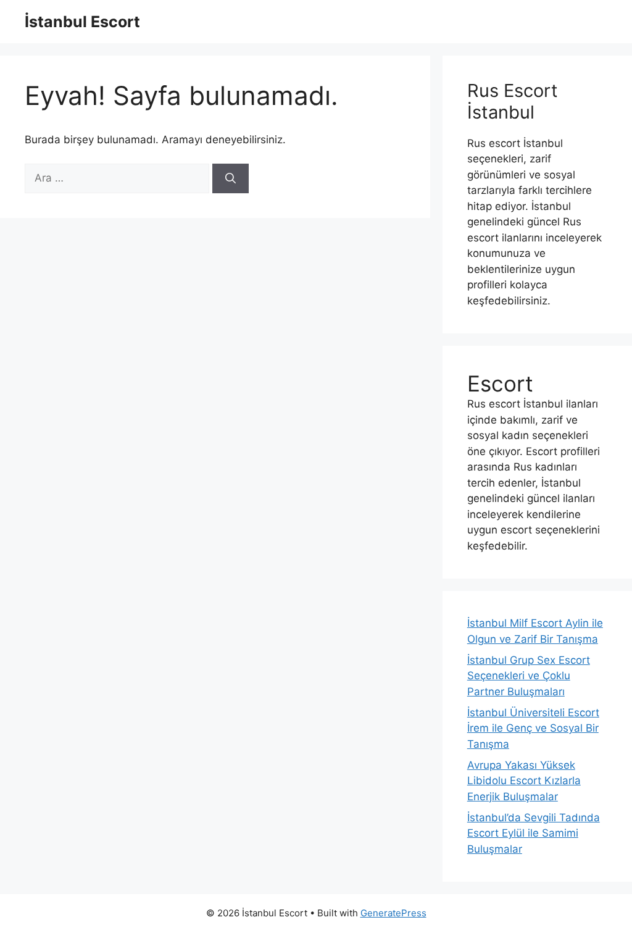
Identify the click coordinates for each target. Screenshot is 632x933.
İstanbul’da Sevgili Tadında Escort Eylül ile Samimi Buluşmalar (533, 833)
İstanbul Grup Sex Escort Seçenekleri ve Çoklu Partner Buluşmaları (528, 676)
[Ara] (230, 178)
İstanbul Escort (82, 21)
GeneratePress (393, 913)
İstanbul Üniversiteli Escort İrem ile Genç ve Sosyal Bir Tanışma (533, 728)
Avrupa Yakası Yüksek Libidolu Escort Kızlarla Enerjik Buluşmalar (524, 781)
